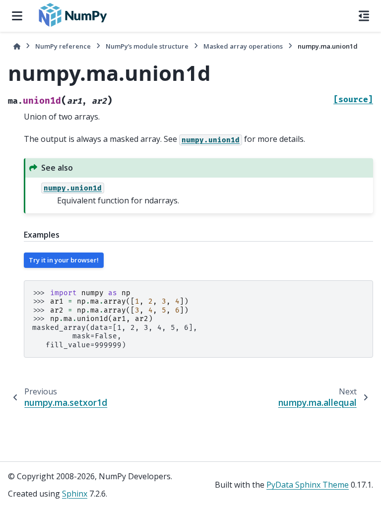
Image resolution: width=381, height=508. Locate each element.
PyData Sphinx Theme (307, 484)
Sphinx (74, 493)
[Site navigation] (17, 15)
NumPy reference (63, 46)
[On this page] (364, 15)
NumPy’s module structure (147, 46)
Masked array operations (243, 46)
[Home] (16, 46)
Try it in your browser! (64, 259)
